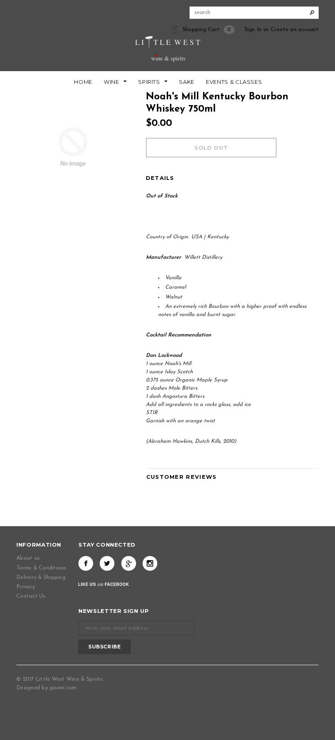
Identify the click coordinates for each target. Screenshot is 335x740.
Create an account (295, 29)
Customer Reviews (181, 476)
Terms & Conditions (41, 568)
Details (160, 178)
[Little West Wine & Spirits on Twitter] (107, 563)
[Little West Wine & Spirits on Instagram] (150, 563)
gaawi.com (62, 688)
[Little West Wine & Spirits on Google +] (128, 563)
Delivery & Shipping (40, 577)
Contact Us (31, 596)
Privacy (25, 587)
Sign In (253, 29)
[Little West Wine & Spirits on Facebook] (85, 563)
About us (28, 558)
